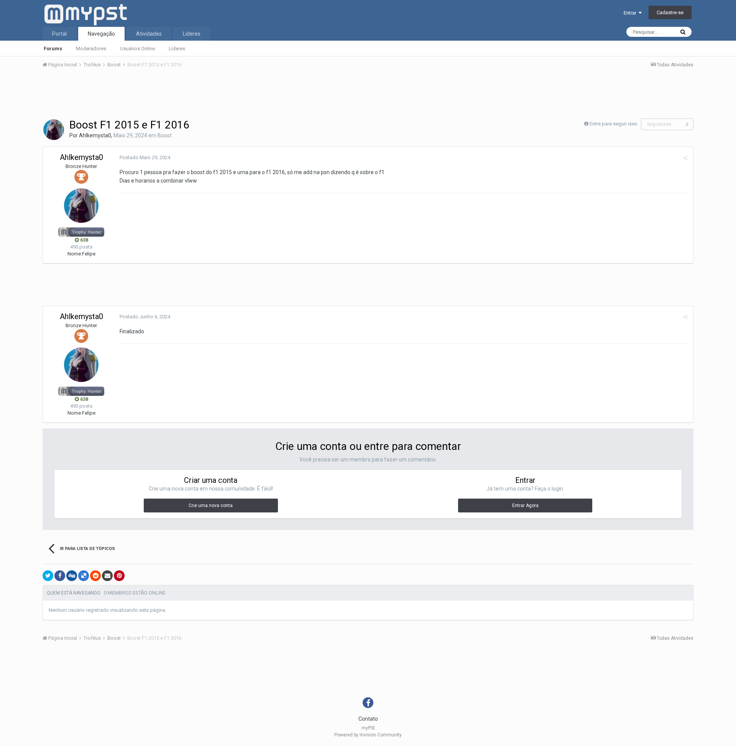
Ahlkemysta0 (95, 135)
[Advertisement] (368, 95)
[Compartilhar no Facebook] (59, 575)
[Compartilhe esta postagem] (685, 158)
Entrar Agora (525, 505)
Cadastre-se (670, 12)
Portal (59, 34)
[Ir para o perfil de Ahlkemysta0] (53, 129)
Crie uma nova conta (211, 505)
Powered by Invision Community (368, 735)
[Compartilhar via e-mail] (107, 575)
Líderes (177, 48)
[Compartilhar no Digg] (71, 575)
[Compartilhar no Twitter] (48, 575)
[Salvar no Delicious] (83, 575)
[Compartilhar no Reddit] (95, 575)
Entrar (631, 13)
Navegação (101, 34)
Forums (53, 48)
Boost (165, 135)
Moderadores (91, 48)
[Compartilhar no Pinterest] (119, 575)
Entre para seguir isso (613, 124)
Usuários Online (137, 48)
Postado (145, 157)
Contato (368, 719)
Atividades (149, 34)
